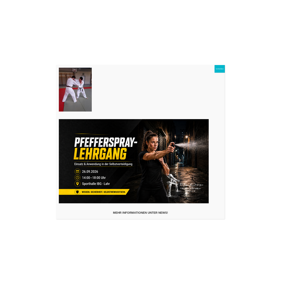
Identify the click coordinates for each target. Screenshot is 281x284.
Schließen (220, 69)
